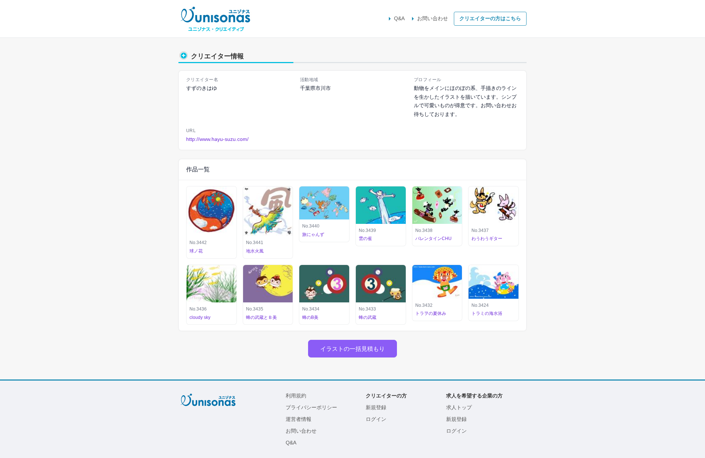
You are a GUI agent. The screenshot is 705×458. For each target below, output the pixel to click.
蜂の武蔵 (367, 317)
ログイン (376, 419)
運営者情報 (298, 419)
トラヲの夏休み (430, 313)
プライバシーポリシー (311, 407)
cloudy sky (199, 317)
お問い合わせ (432, 18)
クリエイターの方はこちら (490, 18)
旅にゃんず (313, 234)
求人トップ (459, 407)
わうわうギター (486, 238)
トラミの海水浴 (486, 313)
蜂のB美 (310, 317)
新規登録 (376, 407)
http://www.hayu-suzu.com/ (217, 139)
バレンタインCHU (433, 238)
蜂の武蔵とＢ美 (261, 317)
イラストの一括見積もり (352, 348)
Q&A (399, 18)
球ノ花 (196, 251)
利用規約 (296, 396)
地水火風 (255, 251)
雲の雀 (365, 238)
